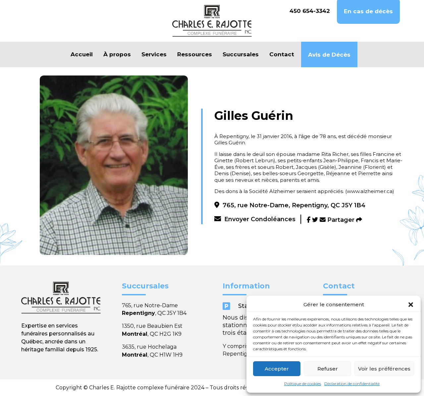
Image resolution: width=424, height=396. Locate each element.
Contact (281, 54)
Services (154, 54)
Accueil (82, 54)
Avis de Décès (329, 54)
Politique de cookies (302, 383)
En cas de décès (368, 11)
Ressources (194, 54)
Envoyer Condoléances (259, 219)
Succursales (241, 54)
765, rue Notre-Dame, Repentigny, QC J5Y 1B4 (294, 205)
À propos (117, 54)
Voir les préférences (384, 369)
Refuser (327, 369)
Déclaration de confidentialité (352, 383)
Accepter (277, 369)
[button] (410, 304)
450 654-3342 (310, 11)
